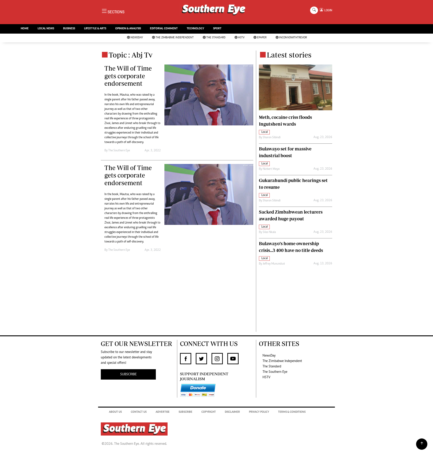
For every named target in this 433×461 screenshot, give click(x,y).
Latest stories (289, 55)
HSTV (241, 37)
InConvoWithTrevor (293, 37)
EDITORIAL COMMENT (164, 28)
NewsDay (137, 37)
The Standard (216, 37)
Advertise (163, 412)
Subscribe (185, 412)
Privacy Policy (259, 412)
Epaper (262, 37)
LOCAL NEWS (46, 28)
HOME (25, 28)
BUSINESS (69, 28)
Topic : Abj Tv (130, 55)
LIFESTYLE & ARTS (95, 28)
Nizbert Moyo (271, 169)
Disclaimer (232, 412)
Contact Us (139, 412)
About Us (115, 412)
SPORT (217, 28)
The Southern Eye (275, 372)
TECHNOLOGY (195, 28)
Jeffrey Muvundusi (274, 263)
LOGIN (327, 10)
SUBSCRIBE (128, 374)
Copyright (208, 412)
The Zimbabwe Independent (175, 37)
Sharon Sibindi (272, 137)
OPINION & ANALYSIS (128, 28)
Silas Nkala (269, 232)
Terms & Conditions (292, 412)
